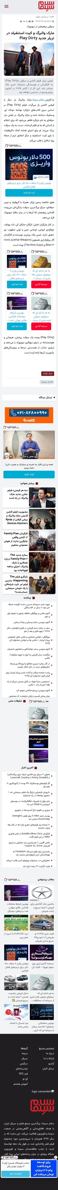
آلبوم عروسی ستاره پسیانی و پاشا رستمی (32, 622)
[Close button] (55, 1157)
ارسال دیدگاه (45, 398)
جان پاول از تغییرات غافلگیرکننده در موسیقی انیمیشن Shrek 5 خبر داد (30, 803)
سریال (25, 1059)
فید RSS (23, 1074)
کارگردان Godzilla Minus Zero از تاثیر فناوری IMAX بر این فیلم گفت (29, 835)
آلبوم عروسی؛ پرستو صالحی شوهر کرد (33, 690)
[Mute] (11, 456)
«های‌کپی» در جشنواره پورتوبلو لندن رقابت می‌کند (28, 860)
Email (30, 21)
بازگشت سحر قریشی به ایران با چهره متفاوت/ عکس (30, 656)
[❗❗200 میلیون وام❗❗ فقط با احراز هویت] (38, 741)
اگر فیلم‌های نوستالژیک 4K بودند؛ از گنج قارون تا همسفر (28, 785)
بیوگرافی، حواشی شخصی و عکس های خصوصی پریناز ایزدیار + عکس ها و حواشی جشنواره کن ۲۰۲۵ (29, 640)
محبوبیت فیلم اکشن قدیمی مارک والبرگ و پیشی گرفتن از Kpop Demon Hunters (17, 518)
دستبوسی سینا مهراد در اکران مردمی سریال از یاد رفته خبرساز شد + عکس (28, 683)
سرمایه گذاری (41, 284)
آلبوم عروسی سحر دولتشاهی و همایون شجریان (28, 649)
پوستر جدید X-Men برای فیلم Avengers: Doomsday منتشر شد (31, 817)
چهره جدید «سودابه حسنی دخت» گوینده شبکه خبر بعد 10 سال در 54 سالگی (29, 606)
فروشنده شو (15, 1174)
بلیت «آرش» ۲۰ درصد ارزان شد (36, 866)
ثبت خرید (29, 474)
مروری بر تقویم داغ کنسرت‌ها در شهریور (32, 810)
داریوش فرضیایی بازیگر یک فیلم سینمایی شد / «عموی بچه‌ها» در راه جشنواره (29, 794)
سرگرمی (24, 1064)
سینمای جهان (42, 17)
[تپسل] (6, 145)
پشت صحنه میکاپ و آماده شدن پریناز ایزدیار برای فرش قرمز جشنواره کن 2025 (28, 674)
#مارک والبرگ (47, 382)
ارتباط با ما (49, 1059)
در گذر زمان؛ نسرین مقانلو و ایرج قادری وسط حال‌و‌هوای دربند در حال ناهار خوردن (30, 665)
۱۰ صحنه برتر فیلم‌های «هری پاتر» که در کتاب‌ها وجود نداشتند (29, 826)
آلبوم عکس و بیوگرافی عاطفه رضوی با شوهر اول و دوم (28, 615)
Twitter (21, 21)
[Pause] (7, 456)
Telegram (24, 21)
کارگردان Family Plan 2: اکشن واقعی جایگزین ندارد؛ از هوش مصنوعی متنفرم (16, 539)
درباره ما (50, 1054)
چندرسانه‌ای (22, 1069)
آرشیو (51, 1064)
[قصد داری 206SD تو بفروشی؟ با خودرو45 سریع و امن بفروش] (38, 727)
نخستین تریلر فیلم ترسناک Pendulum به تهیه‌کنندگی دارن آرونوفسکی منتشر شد (31, 853)
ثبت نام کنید (29, 193)
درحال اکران (48, 1069)
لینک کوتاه (48, 373)
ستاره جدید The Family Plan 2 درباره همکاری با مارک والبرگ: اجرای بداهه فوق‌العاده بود (16, 563)
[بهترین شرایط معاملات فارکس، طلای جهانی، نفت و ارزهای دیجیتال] (38, 756)
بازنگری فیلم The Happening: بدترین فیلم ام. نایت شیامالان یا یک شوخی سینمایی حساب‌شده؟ (16, 584)
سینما (25, 1054)
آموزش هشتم (21, 1084)
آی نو (25, 1079)
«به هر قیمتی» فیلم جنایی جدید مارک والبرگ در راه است (17, 494)
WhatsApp (27, 21)
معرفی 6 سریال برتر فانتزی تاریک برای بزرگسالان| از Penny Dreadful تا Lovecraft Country (28, 776)
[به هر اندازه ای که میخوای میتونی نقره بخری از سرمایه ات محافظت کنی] (38, 713)
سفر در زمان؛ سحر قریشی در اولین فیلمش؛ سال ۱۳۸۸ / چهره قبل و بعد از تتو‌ (28, 630)
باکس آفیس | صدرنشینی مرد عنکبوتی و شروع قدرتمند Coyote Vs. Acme (29, 844)
